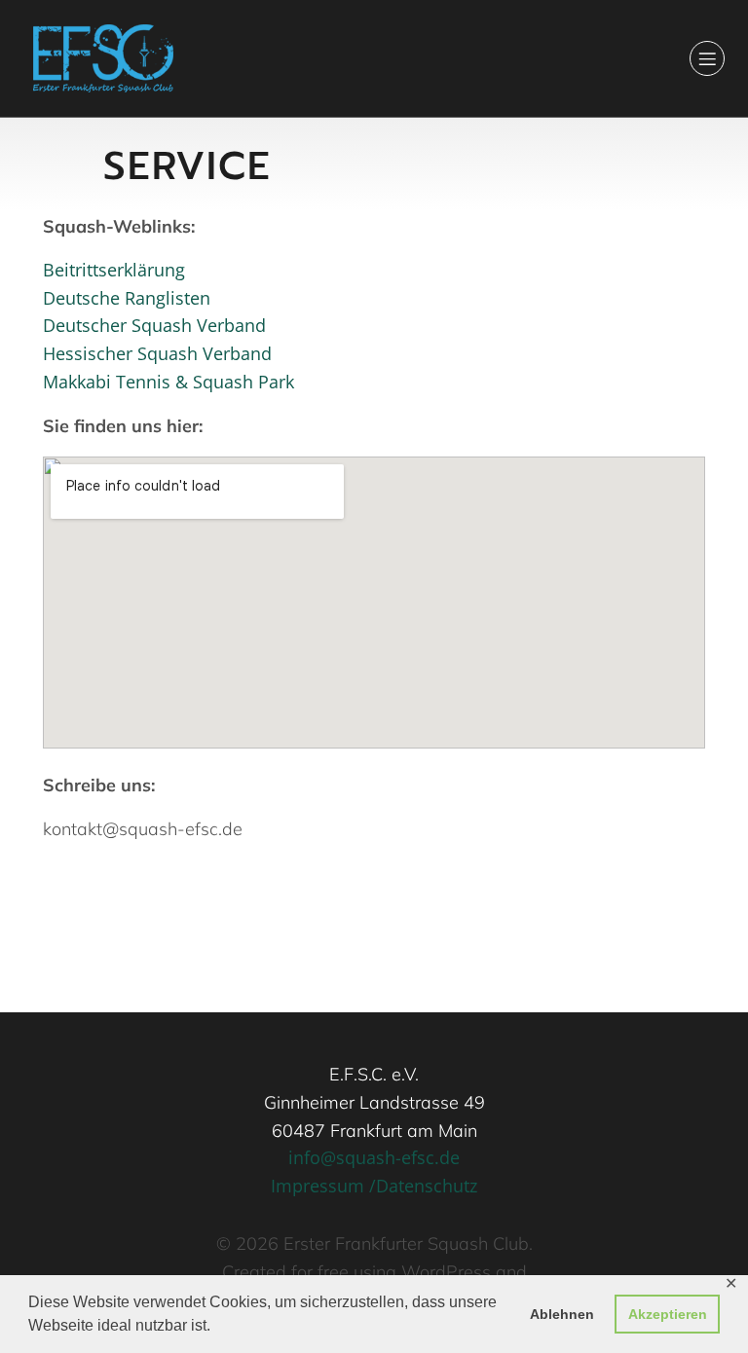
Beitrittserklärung (114, 269)
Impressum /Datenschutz (374, 1185)
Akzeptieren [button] (667, 1314)
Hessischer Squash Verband (157, 353)
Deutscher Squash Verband (154, 325)
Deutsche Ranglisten (126, 298)
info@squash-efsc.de (374, 1157)
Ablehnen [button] (562, 1314)
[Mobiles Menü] (707, 58)
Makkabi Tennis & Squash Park (168, 381)
